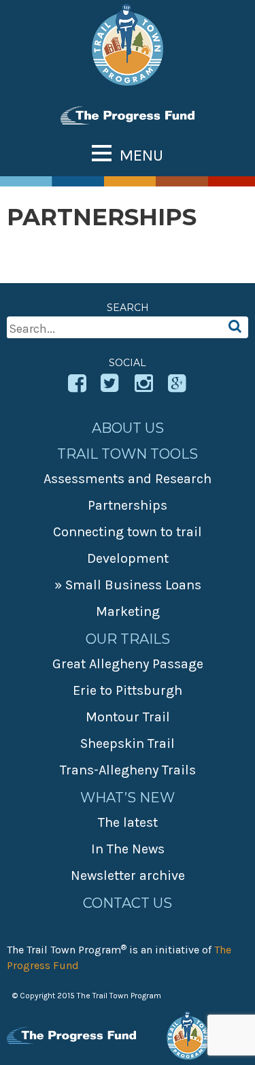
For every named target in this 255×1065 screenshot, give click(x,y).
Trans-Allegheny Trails (128, 770)
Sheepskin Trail (127, 743)
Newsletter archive (128, 875)
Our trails (128, 639)
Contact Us (127, 903)
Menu (141, 155)
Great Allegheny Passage (127, 664)
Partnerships (127, 505)
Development (128, 558)
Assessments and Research (127, 479)
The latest (128, 822)
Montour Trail (128, 717)
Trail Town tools (127, 454)
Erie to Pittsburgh (127, 690)
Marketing (128, 611)
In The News (128, 849)
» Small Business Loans (127, 585)
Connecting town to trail (127, 532)
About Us (128, 428)
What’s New (127, 797)
